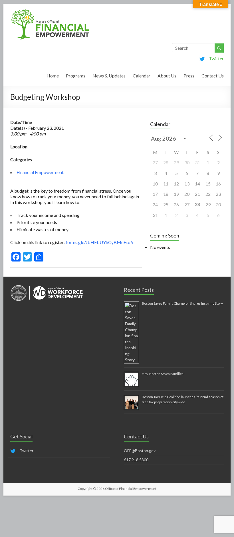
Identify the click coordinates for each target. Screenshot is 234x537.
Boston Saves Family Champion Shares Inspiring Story (182, 303)
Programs (75, 75)
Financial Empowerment (40, 172)
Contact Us (212, 75)
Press (188, 75)
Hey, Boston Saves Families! (163, 374)
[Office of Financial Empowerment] (50, 11)
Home (53, 75)
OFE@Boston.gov (140, 450)
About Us (167, 75)
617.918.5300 (136, 459)
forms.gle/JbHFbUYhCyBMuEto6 (99, 242)
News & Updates (109, 75)
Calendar (141, 75)
